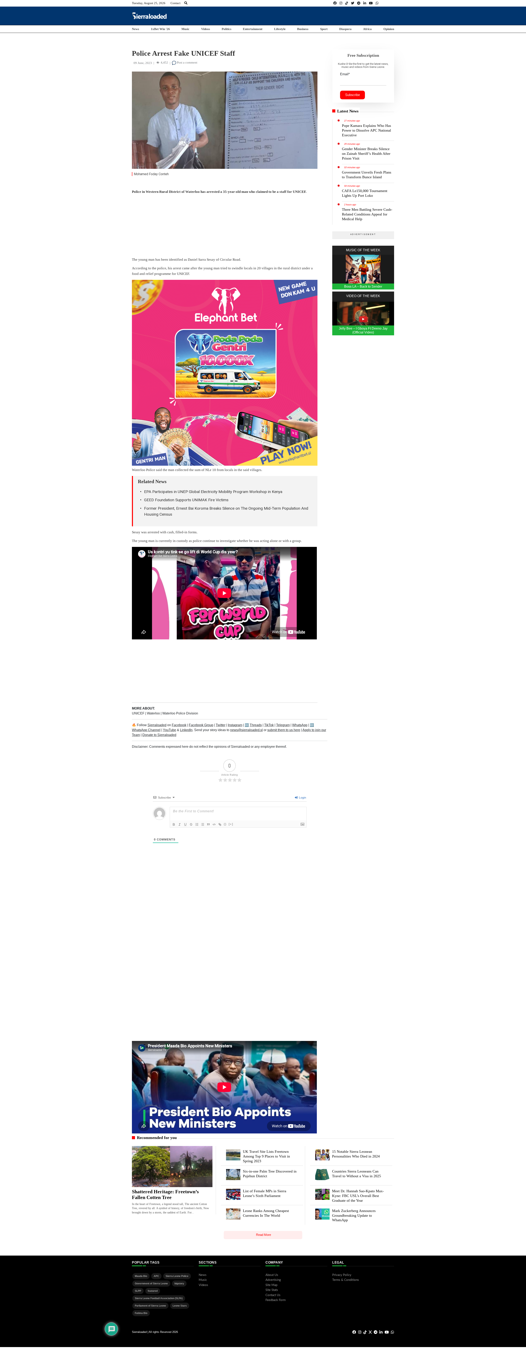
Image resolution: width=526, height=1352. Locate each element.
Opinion (388, 29)
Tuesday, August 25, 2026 (148, 3)
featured (153, 1290)
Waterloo (154, 713)
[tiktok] (346, 3)
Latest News (348, 111)
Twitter (220, 725)
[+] (231, 824)
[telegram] (358, 3)
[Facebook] (335, 3)
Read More (263, 1234)
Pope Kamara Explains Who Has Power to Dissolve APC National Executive (366, 130)
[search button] (186, 3)
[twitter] (352, 3)
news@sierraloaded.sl (246, 730)
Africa (367, 29)
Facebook (179, 725)
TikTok (269, 725)
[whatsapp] (377, 3)
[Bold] (174, 824)
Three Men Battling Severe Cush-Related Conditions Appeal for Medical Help (367, 214)
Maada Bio (141, 1276)
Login (302, 797)
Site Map (271, 1285)
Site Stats (271, 1290)
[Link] (220, 824)
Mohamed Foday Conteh (151, 174)
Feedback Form (275, 1300)
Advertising (273, 1279)
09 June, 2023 (143, 62)
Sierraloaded (157, 725)
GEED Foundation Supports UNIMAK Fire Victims (186, 500)
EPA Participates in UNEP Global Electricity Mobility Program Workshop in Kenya (213, 491)
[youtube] (371, 3)
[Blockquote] (208, 824)
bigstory (179, 1283)
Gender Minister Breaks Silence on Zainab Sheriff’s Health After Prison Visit (366, 153)
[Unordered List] (202, 824)
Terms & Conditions (345, 1279)
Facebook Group (201, 725)
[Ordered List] (197, 824)
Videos (205, 29)
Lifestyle (280, 29)
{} (225, 824)
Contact (175, 3)
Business (302, 29)
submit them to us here (283, 730)
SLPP (138, 1290)
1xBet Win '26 (160, 29)
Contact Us (272, 1295)
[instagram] (340, 3)
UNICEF (138, 713)
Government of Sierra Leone (151, 1283)
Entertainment (252, 29)
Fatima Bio (141, 1313)
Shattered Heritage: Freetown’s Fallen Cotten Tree (165, 1194)
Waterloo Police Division (180, 713)
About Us (271, 1275)
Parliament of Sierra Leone (150, 1305)
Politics (226, 29)
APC (156, 1276)
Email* (345, 74)
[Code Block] (214, 824)
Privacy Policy (341, 1275)
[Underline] (185, 824)
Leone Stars (180, 1305)
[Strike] (191, 824)
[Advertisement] (319, 15)
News (135, 29)
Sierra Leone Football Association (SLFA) (159, 1298)
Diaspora (345, 29)
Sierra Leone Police (177, 1276)
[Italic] (179, 824)
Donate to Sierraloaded (159, 735)
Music (185, 29)
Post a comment (186, 62)
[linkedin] (364, 3)
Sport (324, 29)
